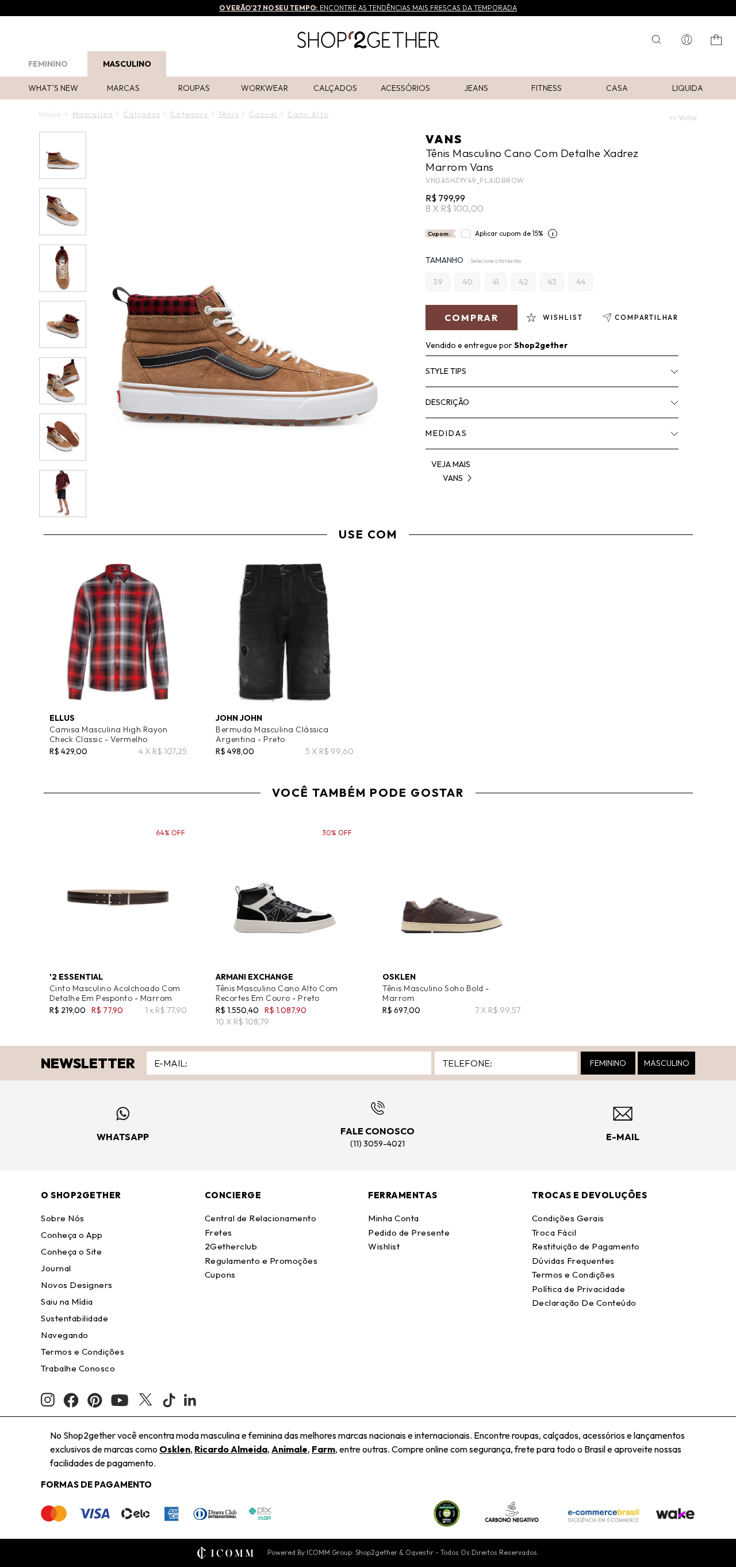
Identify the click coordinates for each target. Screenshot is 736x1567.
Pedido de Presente (409, 1232)
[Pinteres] (94, 1400)
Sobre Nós (63, 1218)
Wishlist (384, 1246)
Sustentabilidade (74, 1318)
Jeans (476, 88)
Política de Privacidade (579, 1288)
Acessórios (405, 88)
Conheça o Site (71, 1251)
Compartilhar (646, 317)
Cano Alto (308, 114)
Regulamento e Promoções (261, 1260)
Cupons (220, 1274)
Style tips (445, 371)
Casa (617, 88)
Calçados (335, 88)
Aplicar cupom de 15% (509, 233)
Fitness (546, 88)
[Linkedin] (190, 1400)
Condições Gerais (568, 1218)
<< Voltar (683, 117)
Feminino (48, 64)
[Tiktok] (169, 1400)
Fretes (218, 1232)
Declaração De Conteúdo (584, 1302)
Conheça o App (72, 1234)
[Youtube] (119, 1400)
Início (50, 114)
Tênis (228, 114)
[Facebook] (71, 1400)
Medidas (446, 433)
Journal (56, 1268)
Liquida (687, 88)
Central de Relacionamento (261, 1218)
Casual (263, 114)
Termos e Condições (82, 1351)
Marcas (123, 88)
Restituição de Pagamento (586, 1246)
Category (189, 114)
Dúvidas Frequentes (573, 1260)
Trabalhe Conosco (78, 1368)
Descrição (447, 402)
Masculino (127, 64)
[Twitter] (145, 1400)
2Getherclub (231, 1246)
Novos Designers (77, 1284)
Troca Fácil (554, 1232)
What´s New (53, 88)
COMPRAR (471, 317)
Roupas (194, 88)
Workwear (264, 88)
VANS (443, 139)
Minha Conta (393, 1218)
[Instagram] (48, 1400)
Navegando (65, 1334)
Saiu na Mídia (67, 1301)
